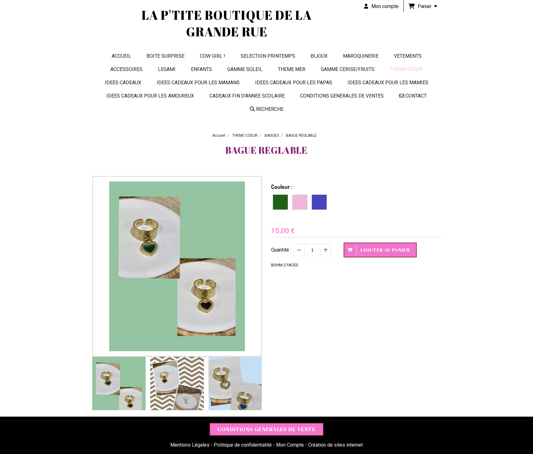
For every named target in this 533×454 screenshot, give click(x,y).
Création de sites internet (335, 445)
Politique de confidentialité (243, 445)
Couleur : (281, 186)
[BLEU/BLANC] (319, 202)
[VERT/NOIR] (280, 202)
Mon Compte (290, 445)
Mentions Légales (189, 445)
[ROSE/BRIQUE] (300, 202)
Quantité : (281, 250)
